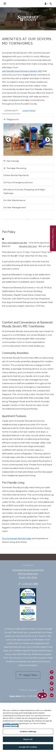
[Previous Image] (8, 136)
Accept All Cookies (28, 747)
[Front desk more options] (51, 695)
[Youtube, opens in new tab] (31, 702)
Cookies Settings (28, 731)
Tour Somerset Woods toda (16, 535)
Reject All (27, 739)
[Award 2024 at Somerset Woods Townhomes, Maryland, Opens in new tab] (28, 593)
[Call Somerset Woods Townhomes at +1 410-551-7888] (51, 3)
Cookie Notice (11, 726)
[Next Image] (47, 136)
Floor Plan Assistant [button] (53, 239)
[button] (46, 3)
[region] (28, 727)
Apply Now (31, 671)
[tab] (11, 107)
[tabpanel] (28, 161)
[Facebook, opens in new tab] (25, 702)
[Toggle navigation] (4, 3)
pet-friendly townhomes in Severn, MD (22, 67)
